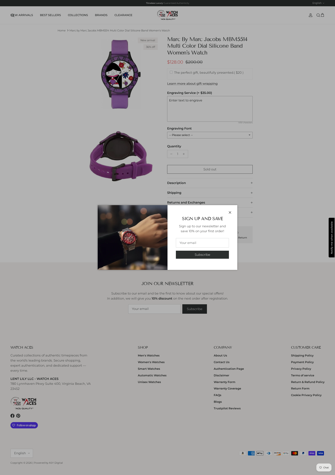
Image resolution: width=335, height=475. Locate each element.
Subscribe (202, 255)
